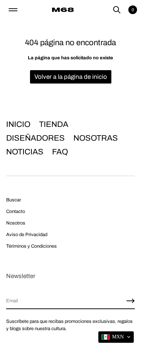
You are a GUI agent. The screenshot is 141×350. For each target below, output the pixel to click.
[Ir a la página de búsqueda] (117, 10)
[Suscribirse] (130, 300)
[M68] (63, 9)
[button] (117, 10)
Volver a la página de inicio (70, 76)
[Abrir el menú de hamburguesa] (13, 10)
